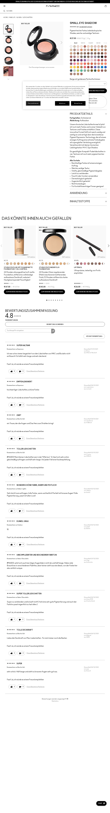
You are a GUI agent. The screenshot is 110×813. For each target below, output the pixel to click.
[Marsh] (81, 67)
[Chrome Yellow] (74, 67)
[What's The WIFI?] (78, 70)
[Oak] (88, 263)
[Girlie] (95, 60)
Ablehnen (62, 103)
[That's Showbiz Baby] (95, 70)
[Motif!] (81, 50)
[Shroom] (78, 46)
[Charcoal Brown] (105, 50)
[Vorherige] (5, 263)
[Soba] (71, 53)
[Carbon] (102, 56)
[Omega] (105, 46)
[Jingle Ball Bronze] (98, 70)
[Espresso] (95, 53)
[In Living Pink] (98, 60)
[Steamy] (85, 70)
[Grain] (78, 50)
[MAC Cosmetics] (53, 6)
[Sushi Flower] (74, 63)
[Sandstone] (102, 50)
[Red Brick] (91, 63)
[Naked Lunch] (85, 50)
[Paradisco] (98, 63)
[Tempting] (95, 50)
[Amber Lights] (78, 74)
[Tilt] (98, 67)
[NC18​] (53, 263)
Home (5, 17)
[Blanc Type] (81, 46)
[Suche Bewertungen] (53, 331)
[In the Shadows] (105, 67)
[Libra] (105, 60)
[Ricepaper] (71, 50)
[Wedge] (78, 53)
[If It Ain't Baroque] (78, 67)
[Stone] (95, 263)
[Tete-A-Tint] (98, 50)
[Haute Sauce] (88, 67)
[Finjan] (71, 56)
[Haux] (74, 56)
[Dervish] (81, 263)
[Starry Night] (74, 60)
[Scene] (95, 56)
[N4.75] (11, 263)
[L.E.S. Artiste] (102, 46)
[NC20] (29, 263)
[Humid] (88, 70)
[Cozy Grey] (78, 56)
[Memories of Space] (71, 67)
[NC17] (18, 263)
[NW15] (25, 263)
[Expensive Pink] (95, 63)
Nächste (55, 701)
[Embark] (88, 53)
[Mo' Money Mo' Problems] (91, 70)
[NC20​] (57, 263)
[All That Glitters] (74, 50)
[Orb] (98, 46)
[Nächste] (33, 263)
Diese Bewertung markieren (35, 371)
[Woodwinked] (105, 70)
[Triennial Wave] (102, 67)
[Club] (88, 56)
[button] (101, 803)
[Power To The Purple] (78, 60)
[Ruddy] (85, 67)
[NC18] (22, 263)
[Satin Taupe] (91, 53)
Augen (19, 17)
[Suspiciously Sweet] (105, 63)
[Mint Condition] (74, 70)
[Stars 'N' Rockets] (85, 60)
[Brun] (98, 53)
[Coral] (85, 63)
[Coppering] (102, 70)
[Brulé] (88, 46)
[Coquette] (81, 56)
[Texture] (85, 53)
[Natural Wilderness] (91, 50)
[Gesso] (71, 46)
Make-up (12, 17)
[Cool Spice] (99, 263)
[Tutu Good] (88, 63)
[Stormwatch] (71, 70)
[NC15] (7, 263)
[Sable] (74, 74)
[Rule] (102, 63)
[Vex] (74, 46)
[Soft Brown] (74, 53)
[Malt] (95, 46)
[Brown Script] (85, 46)
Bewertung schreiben (55, 324)
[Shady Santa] (91, 67)
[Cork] (81, 53)
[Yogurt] (91, 60)
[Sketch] (71, 60)
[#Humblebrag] (88, 60)
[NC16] (14, 263)
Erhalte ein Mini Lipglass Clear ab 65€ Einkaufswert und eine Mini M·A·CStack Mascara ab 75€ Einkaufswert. (55, 1)
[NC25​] (60, 263)
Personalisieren (33, 103)
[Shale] (91, 56)
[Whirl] (77, 263)
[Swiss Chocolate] (102, 53)
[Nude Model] (105, 56)
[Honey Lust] (88, 50)
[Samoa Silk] (78, 63)
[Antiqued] (81, 74)
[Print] (85, 56)
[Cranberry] (71, 63)
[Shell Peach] (81, 63)
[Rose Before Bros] (102, 60)
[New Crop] (81, 70)
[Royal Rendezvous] (105, 53)
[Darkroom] (81, 60)
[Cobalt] (95, 67)
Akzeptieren (78, 103)
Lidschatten (27, 17)
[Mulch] (71, 74)
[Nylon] (91, 46)
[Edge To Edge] (84, 263)
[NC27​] (64, 263)
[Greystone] (98, 56)
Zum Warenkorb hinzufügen (93, 90)
